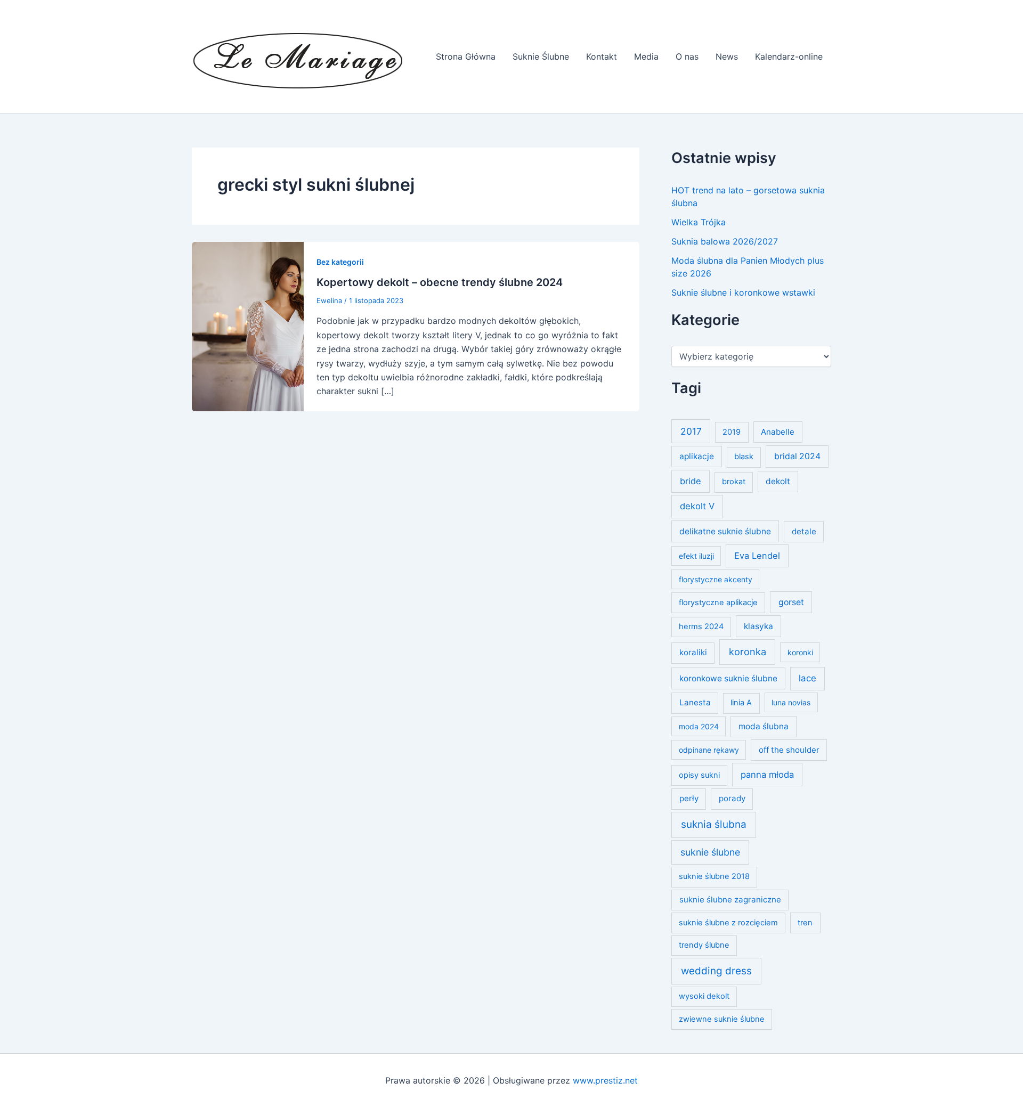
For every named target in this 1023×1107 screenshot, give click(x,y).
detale (804, 531)
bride (690, 481)
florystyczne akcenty (715, 579)
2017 (691, 431)
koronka (747, 651)
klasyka (758, 626)
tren (805, 922)
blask (743, 456)
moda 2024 (699, 726)
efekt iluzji (696, 555)
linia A (741, 702)
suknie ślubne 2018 (714, 876)
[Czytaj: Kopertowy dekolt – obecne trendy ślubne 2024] (248, 325)
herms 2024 (701, 626)
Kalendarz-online (789, 56)
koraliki (693, 652)
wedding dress (716, 971)
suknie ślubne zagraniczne (730, 899)
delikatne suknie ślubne (725, 531)
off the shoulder (789, 750)
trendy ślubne (704, 945)
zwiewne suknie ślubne (722, 1019)
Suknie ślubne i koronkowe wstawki (743, 292)
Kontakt (601, 56)
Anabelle (777, 432)
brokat (733, 481)
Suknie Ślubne (541, 56)
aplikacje (696, 456)
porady (732, 798)
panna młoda (767, 774)
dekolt (778, 481)
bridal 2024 (797, 456)
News (727, 56)
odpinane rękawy (709, 749)
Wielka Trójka (698, 222)
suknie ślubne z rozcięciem (728, 922)
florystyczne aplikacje (718, 602)
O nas (687, 56)
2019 (731, 432)
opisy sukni (699, 775)
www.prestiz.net (605, 1080)
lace (807, 678)
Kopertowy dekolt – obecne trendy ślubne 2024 (439, 282)
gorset (791, 602)
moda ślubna (763, 726)
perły (689, 798)
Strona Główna (466, 56)
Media (646, 56)
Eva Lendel (757, 555)
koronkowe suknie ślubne (728, 678)
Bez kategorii (340, 261)
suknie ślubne (710, 852)
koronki (800, 652)
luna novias (791, 702)
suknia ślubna (713, 824)
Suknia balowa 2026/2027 (724, 241)
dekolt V (697, 506)
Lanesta (695, 702)
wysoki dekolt (704, 996)
